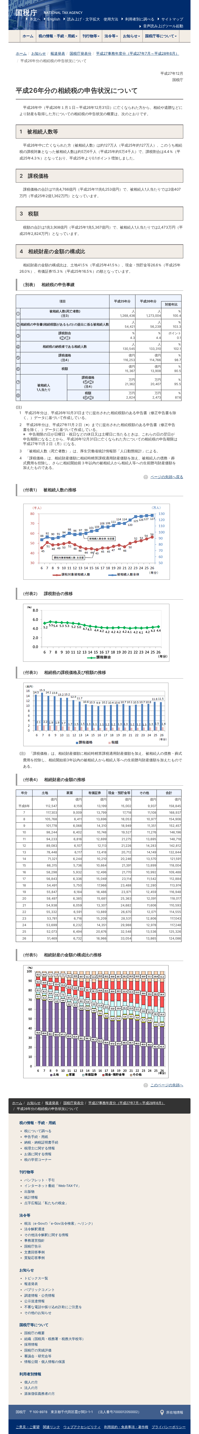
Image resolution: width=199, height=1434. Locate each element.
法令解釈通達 (34, 1229)
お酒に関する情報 (37, 1154)
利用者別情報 (30, 1374)
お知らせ (38, 53)
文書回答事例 (34, 1252)
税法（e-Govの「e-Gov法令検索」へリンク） (59, 1223)
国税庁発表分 (80, 53)
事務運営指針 (34, 1240)
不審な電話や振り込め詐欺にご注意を (53, 1307)
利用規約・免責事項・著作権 (126, 1427)
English (54, 19)
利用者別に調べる (139, 19)
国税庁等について (34, 1325)
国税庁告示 (32, 1246)
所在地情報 (174, 1412)
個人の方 (31, 1382)
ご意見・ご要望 (28, 1427)
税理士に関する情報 (39, 1148)
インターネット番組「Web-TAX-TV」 (52, 1186)
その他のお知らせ (37, 1313)
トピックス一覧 (36, 1278)
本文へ (35, 19)
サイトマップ (172, 19)
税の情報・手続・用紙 (37, 1123)
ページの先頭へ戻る (166, 477)
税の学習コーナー (37, 1160)
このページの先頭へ (166, 1085)
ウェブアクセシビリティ (82, 1427)
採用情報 (31, 1344)
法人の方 (31, 1388)
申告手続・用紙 (36, 1137)
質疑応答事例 (34, 1258)
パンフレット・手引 (39, 1180)
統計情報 (31, 1197)
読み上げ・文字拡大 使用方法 (92, 19)
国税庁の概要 (34, 1333)
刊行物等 (26, 1172)
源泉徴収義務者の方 (39, 1394)
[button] (58, 36)
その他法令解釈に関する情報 (46, 1235)
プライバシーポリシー (169, 1427)
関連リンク (51, 1427)
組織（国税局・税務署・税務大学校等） (54, 1339)
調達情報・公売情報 (39, 1295)
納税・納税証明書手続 (41, 1142)
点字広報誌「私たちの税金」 (46, 1203)
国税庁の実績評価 (37, 1350)
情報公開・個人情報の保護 (44, 1362)
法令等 (24, 1215)
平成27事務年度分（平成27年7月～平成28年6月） (137, 53)
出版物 (29, 1191)
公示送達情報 (34, 1301)
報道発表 (57, 53)
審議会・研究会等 (37, 1356)
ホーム (28, 36)
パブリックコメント (39, 1290)
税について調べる (37, 1131)
